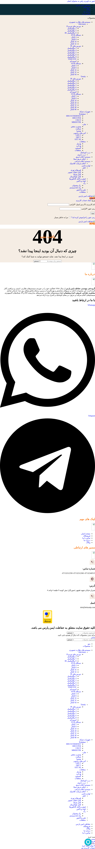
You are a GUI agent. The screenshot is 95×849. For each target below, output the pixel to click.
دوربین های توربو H (73, 26)
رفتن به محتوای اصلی (75, 1)
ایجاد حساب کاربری (83, 200)
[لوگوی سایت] (87, 196)
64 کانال (73, 74)
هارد (84, 124)
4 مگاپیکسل (71, 50)
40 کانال (73, 107)
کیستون (78, 148)
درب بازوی (81, 155)
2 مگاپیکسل (71, 28)
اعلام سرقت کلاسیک (78, 163)
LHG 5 (78, 135)
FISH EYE (72, 59)
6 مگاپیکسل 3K (70, 33)
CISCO (78, 120)
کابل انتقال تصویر (74, 172)
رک (84, 183)
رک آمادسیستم (75, 188)
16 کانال (73, 42)
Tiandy (83, 76)
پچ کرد (78, 146)
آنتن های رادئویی (79, 133)
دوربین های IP (75, 46)
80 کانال (73, 109)
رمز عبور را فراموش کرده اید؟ (83, 217)
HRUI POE (76, 118)
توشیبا (78, 131)
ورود (92, 213)
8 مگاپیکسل (71, 57)
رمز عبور (88, 209)
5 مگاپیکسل (71, 31)
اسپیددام (73, 61)
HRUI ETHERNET (73, 116)
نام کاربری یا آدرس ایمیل (82, 204)
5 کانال (73, 96)
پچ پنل (79, 144)
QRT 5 (78, 137)
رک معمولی (76, 185)
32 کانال (73, 44)
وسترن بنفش (76, 126)
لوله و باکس (81, 181)
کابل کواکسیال (75, 177)
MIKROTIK (76, 122)
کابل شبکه (77, 174)
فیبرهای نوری (76, 170)
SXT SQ (78, 139)
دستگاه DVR (76, 35)
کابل (84, 168)
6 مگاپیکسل (71, 55)
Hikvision (82, 24)
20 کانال (73, 103)
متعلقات (82, 142)
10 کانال (73, 101)
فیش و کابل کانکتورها (77, 179)
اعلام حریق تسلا (79, 159)
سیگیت (78, 129)
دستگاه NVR (76, 63)
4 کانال (73, 37)
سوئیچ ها (82, 114)
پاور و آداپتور (81, 190)
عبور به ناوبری (89, 1)
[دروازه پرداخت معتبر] (47, 617)
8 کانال (73, 39)
